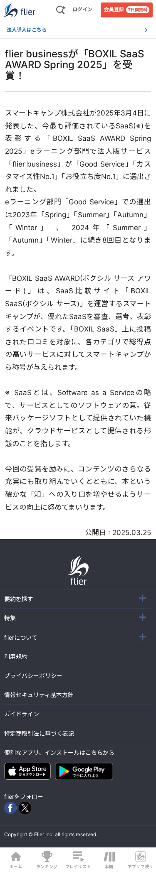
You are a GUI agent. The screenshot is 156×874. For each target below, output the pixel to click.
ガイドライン (21, 713)
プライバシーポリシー (33, 675)
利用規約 (15, 656)
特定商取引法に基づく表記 (39, 733)
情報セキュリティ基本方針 (39, 694)
